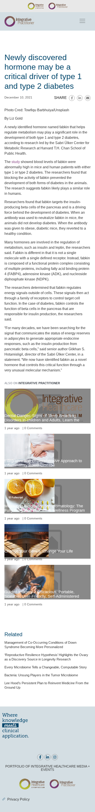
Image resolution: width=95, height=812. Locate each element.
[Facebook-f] (40, 757)
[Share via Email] (88, 98)
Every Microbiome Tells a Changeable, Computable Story (45, 667)
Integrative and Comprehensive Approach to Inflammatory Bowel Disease (43, 463)
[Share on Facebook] (72, 98)
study (15, 162)
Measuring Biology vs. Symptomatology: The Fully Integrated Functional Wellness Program (44, 508)
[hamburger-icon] (82, 21)
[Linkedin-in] (47, 757)
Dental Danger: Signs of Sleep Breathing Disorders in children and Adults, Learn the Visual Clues (41, 420)
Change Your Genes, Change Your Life (38, 551)
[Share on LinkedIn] (80, 98)
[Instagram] (55, 757)
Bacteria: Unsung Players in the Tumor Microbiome (41, 675)
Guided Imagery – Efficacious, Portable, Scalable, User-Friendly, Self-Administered (41, 594)
